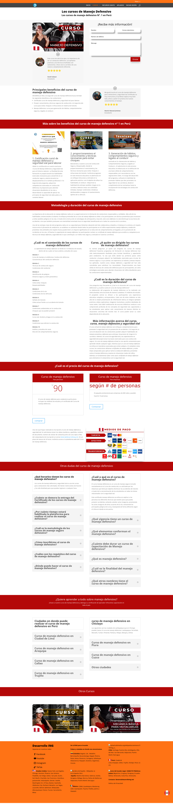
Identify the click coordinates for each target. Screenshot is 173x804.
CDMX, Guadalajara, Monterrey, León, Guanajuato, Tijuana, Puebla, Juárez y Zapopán (85, 788)
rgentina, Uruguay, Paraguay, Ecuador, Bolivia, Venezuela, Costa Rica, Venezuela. (124, 773)
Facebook (40, 754)
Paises (137, 1)
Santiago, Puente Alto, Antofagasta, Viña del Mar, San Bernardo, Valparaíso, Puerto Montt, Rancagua (124, 752)
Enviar (135, 59)
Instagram (41, 763)
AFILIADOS (120, 5)
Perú (113, 760)
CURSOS (95, 5)
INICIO (88, 5)
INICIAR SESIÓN (131, 5)
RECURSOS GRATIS (108, 5)
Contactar (96, 406)
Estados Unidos (41, 771)
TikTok (39, 767)
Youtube (40, 758)
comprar (39, 420)
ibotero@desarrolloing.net (69, 437)
